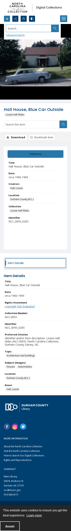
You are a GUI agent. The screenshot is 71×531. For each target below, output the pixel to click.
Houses (11, 366)
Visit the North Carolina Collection (22, 451)
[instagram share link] (15, 426)
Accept (9, 526)
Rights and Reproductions (17, 460)
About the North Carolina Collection (23, 446)
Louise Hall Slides (15, 114)
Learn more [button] (34, 515)
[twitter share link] (23, 426)
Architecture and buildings (21, 355)
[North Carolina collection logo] (35, 8)
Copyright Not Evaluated (20, 306)
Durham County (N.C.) (22, 199)
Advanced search (15, 35)
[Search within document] (63, 124)
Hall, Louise (16, 188)
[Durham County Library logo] (27, 407)
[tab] (35, 154)
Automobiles (25, 366)
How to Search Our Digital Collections (24, 455)
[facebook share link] (7, 426)
